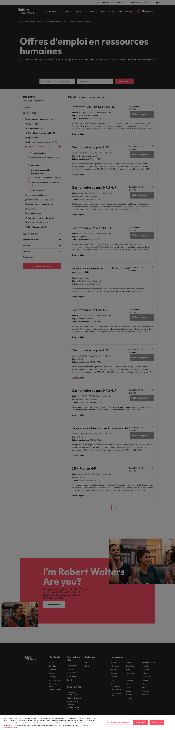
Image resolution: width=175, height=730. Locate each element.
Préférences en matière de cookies (117, 722)
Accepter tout (157, 722)
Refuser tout (140, 722)
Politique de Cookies (11, 727)
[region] (87, 722)
